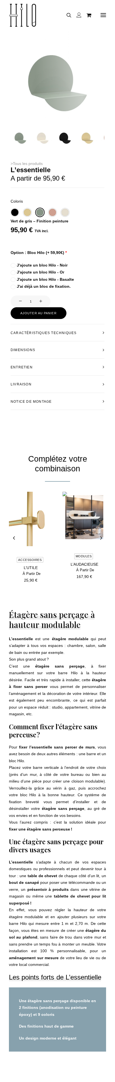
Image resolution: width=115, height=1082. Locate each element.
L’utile (31, 567)
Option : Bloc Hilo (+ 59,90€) (39, 252)
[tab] (57, 332)
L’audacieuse (84, 564)
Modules (84, 556)
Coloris (17, 201)
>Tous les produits (27, 163)
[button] (20, 138)
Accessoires (30, 560)
